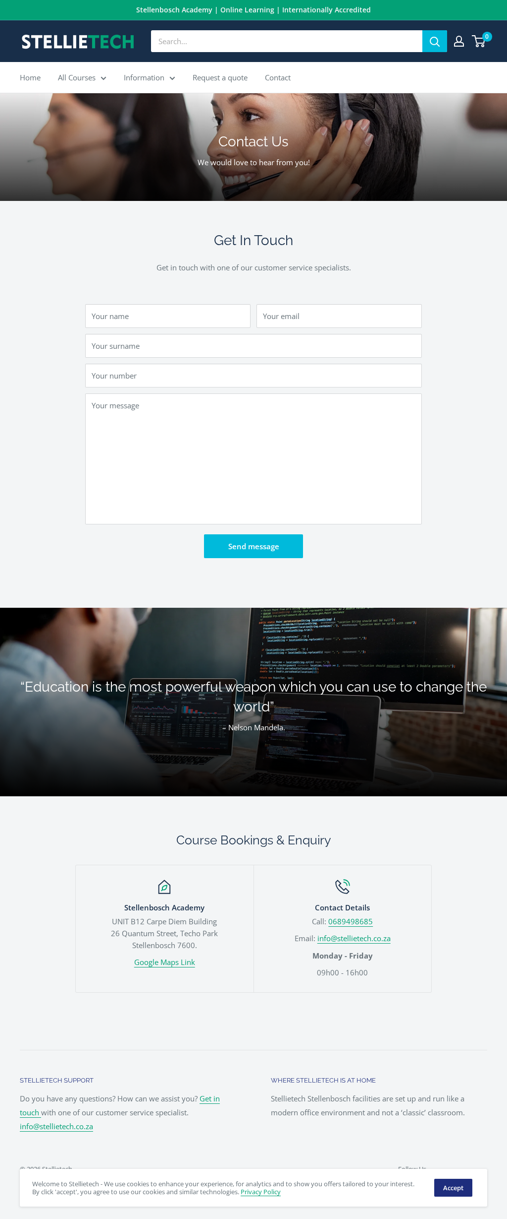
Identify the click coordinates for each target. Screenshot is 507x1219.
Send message (253, 546)
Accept (453, 1187)
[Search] (434, 41)
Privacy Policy (261, 1191)
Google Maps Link (164, 962)
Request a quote (220, 77)
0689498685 (350, 921)
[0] (479, 41)
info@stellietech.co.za (354, 938)
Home (30, 77)
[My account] (459, 41)
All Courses (77, 77)
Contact (278, 77)
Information (144, 77)
